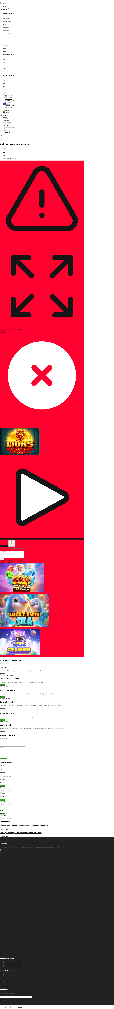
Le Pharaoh (4, 667)
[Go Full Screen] (42, 327)
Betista (2, 796)
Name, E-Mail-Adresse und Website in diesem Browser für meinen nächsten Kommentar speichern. (30, 756)
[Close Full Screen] (42, 417)
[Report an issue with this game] (42, 243)
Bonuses (8, 104)
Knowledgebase (7, 122)
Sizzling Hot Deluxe (7, 690)
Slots (4, 94)
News (4, 128)
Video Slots (8, 102)
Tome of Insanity (7, 702)
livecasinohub (3, 829)
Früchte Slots (8, 99)
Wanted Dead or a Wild (9, 679)
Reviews (7, 112)
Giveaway (5, 115)
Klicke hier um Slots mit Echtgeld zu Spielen (11, 329)
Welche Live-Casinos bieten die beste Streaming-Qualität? (24, 826)
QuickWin (3, 783)
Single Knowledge (9, 127)
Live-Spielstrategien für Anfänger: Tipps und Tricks (20, 833)
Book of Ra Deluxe (7, 713)
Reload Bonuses (9, 107)
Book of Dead (5, 725)
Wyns (1, 769)
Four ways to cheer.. (8, 967)
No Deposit (8, 110)
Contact (7, 119)
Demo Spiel (3, 593)
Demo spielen (11, 545)
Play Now (2, 673)
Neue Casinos (14, 979)
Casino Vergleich (7, 8)
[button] (20, 441)
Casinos (6, 9)
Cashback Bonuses (10, 105)
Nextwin (20, 1007)
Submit (2, 558)
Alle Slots (9, 95)
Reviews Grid (8, 114)
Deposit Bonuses (9, 109)
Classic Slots (8, 97)
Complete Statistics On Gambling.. (11, 964)
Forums (7, 120)
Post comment (3, 758)
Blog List (7, 130)
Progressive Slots (9, 100)
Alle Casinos (6, 979)
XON (1, 810)
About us (5, 117)
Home (4, 6)
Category (7, 125)
